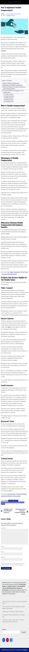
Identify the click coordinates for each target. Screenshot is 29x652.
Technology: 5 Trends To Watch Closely (12, 611)
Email (3, 551)
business (3, 502)
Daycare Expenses (9, 96)
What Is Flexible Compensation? (11, 83)
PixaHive (25, 650)
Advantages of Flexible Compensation (13, 85)
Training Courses (9, 101)
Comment (4, 528)
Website (3, 557)
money (3, 504)
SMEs (9, 327)
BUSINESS (11, 500)
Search (4, 629)
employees (21, 502)
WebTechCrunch (14, 2)
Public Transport (9, 94)
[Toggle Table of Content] (24, 81)
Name (3, 546)
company (3, 50)
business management (12, 502)
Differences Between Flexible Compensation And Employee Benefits (14, 87)
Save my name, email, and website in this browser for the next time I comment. (13, 564)
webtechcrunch (11, 15)
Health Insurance (9, 97)
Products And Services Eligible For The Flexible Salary (13, 91)
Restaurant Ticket (9, 99)
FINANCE (16, 500)
